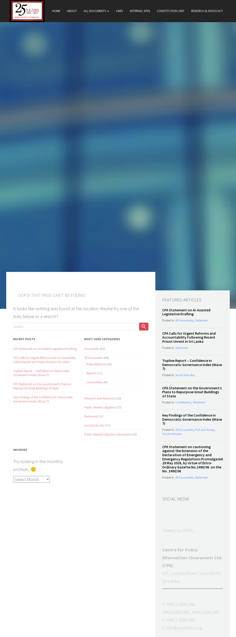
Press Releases (96, 364)
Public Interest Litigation (99, 407)
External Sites (140, 11)
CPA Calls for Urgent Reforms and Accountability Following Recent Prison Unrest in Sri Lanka (44, 360)
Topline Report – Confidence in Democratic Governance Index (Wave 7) (41, 373)
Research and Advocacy (99, 398)
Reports (91, 373)
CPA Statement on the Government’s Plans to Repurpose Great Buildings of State (42, 386)
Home (56, 11)
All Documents (95, 11)
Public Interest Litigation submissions (108, 434)
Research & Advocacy (207, 11)
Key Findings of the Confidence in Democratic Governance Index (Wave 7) (43, 399)
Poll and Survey (204, 430)
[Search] (143, 326)
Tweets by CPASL (178, 530)
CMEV (119, 11)
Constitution (183, 402)
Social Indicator (94, 425)
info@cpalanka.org (184, 628)
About (72, 11)
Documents (91, 349)
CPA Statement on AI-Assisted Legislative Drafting (45, 349)
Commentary (94, 382)
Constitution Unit (170, 11)
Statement (90, 416)
